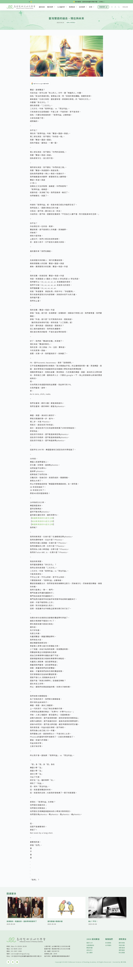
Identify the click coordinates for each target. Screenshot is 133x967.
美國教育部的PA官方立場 (42, 524)
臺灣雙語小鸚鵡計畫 (55, 921)
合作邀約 (108, 945)
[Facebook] (128, 941)
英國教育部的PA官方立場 (42, 518)
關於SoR (90, 943)
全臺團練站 (90, 945)
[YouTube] (128, 948)
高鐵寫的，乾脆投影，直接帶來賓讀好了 (22, 921)
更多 (90, 7)
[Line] (128, 935)
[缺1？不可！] (107, 907)
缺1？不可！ (93, 921)
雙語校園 (90, 948)
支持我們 (82, 7)
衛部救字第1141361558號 (61, 949)
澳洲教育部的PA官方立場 (42, 521)
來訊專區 (108, 943)
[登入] (112, 7)
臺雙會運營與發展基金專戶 (61, 956)
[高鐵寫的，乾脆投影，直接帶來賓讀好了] (26, 907)
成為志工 (90, 950)
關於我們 (50, 7)
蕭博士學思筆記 (71, 22)
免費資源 (72, 7)
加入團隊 (90, 953)
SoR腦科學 (61, 7)
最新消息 (42, 7)
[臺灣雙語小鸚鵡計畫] (66, 907)
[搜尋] (118, 7)
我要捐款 (102, 7)
